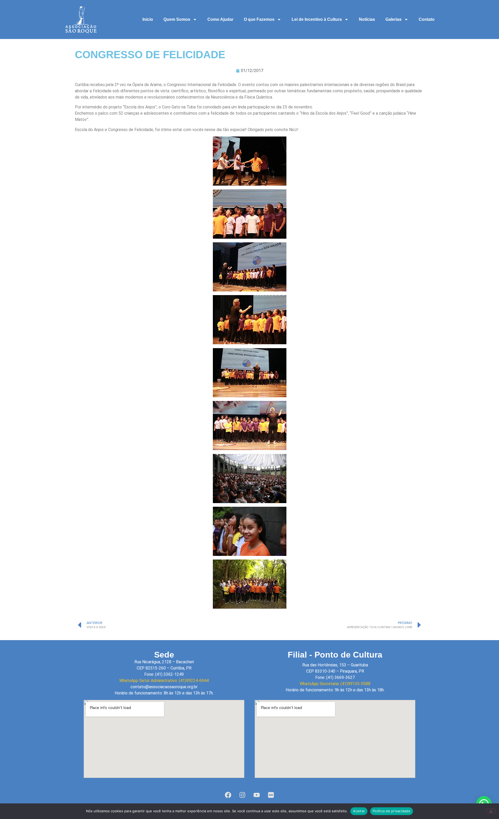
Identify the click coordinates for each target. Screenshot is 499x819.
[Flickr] (271, 794)
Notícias (367, 19)
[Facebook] (228, 794)
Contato (427, 19)
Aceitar (359, 811)
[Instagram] (242, 794)
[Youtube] (256, 794)
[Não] (490, 811)
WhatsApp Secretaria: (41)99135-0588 (335, 683)
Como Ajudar (220, 19)
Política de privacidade (391, 811)
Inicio (147, 19)
